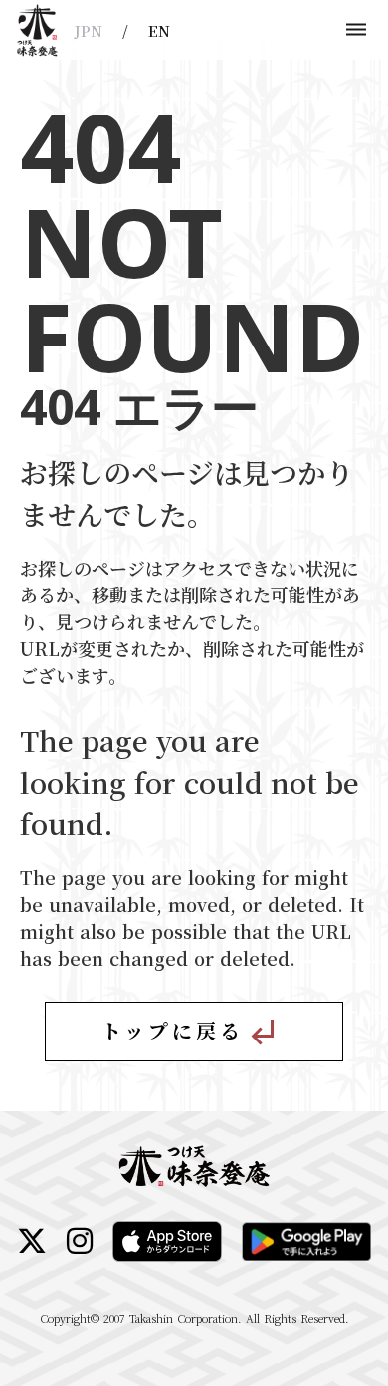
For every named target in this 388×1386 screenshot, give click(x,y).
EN (159, 30)
